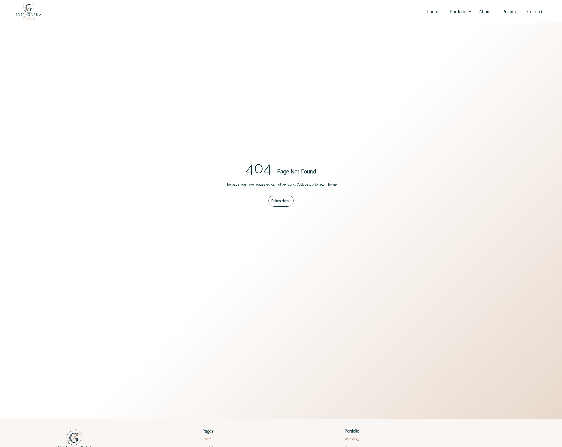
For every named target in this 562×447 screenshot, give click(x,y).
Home (432, 11)
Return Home (281, 200)
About (485, 11)
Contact (535, 11)
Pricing (509, 11)
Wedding (352, 439)
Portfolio (458, 11)
